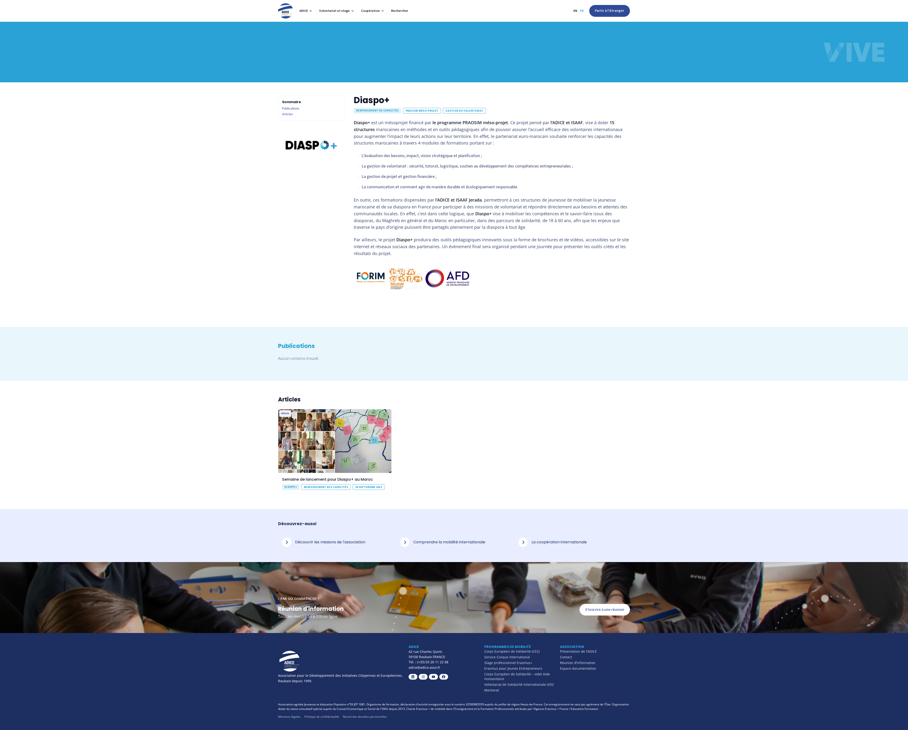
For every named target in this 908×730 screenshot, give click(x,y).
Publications (290, 108)
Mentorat (491, 690)
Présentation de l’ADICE (578, 651)
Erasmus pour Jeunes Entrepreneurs (513, 668)
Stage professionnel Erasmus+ (508, 662)
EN (575, 11)
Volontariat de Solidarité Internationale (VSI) (519, 684)
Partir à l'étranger (609, 10)
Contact (566, 657)
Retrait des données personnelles (365, 717)
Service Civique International (507, 657)
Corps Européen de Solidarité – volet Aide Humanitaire (517, 676)
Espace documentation (578, 668)
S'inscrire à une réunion (604, 609)
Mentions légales (289, 717)
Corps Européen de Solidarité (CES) (512, 651)
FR (582, 11)
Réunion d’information (577, 662)
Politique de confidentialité (321, 717)
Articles (287, 114)
